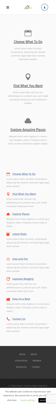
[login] (44, 7)
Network (37, 360)
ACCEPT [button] (43, 400)
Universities (21, 360)
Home (22, 354)
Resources (21, 367)
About (34, 354)
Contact (36, 367)
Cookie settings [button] (27, 400)
